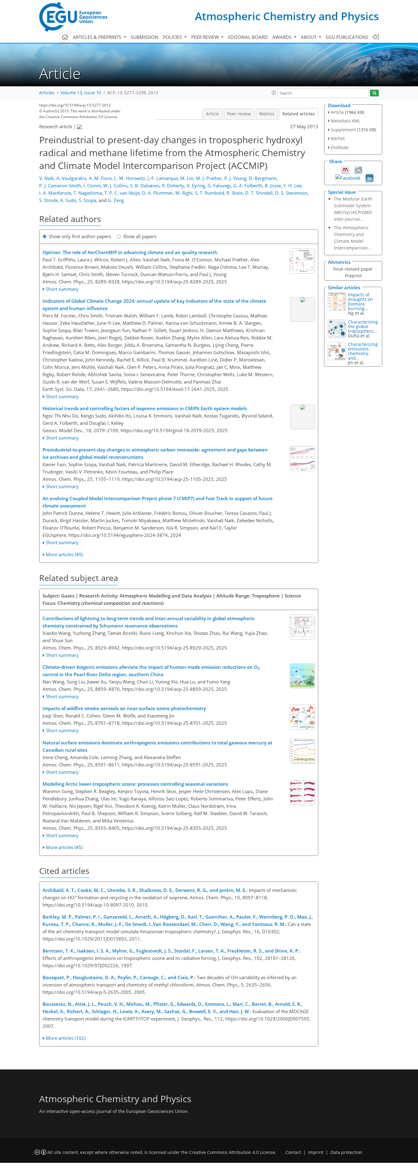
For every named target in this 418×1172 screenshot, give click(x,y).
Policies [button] (173, 37)
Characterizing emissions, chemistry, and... (363, 351)
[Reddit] (358, 169)
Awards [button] (282, 37)
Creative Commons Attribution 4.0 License (232, 1152)
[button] (274, 92)
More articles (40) (64, 554)
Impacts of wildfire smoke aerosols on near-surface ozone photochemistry (124, 708)
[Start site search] (374, 93)
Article (212, 114)
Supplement (343, 130)
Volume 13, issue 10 (81, 92)
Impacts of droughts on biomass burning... (360, 301)
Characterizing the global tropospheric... (363, 326)
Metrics (266, 114)
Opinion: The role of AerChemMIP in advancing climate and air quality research (130, 252)
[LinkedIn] (369, 177)
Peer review (239, 114)
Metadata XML (345, 121)
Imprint (315, 1152)
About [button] (309, 37)
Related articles (298, 114)
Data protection (346, 1152)
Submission (144, 37)
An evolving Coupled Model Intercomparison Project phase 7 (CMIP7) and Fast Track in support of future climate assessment (158, 502)
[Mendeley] (345, 169)
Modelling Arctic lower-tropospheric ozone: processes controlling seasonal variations (135, 784)
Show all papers (139, 236)
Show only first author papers (80, 236)
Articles (46, 92)
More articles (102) (65, 1038)
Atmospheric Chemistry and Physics (287, 16)
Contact (293, 1152)
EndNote (340, 147)
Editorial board (248, 37)
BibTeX (338, 138)
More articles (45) (64, 847)
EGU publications (347, 37)
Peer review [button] (205, 37)
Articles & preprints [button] (97, 37)
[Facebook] (347, 177)
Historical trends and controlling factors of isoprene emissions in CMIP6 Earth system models (145, 408)
